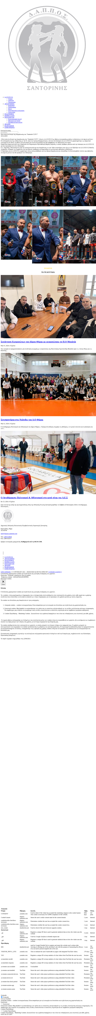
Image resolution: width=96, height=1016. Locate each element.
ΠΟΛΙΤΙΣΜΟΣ (9, 114)
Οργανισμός (12, 102)
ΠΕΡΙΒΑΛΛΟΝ (9, 115)
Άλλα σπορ (11, 112)
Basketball (11, 105)
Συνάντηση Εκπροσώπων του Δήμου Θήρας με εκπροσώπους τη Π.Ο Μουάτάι (38, 341)
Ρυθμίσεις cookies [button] (6, 577)
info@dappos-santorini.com (9, 533)
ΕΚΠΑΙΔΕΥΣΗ (9, 117)
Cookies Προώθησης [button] (7, 1009)
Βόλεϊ (10, 109)
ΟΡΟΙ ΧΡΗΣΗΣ (6, 572)
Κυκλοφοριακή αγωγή (15, 119)
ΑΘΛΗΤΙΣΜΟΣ (9, 104)
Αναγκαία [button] (3, 995)
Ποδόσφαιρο (12, 107)
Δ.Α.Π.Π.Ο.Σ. (8, 97)
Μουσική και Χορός (14, 121)
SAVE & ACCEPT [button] (6, 1014)
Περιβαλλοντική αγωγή (15, 122)
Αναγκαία (6, 997)
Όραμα (10, 99)
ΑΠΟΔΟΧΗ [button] (17, 577)
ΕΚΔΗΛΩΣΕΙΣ (9, 126)
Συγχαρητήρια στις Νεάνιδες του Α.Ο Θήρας (22, 419)
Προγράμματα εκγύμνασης (16, 110)
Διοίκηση (11, 100)
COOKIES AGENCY (55, 572)
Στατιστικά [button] (4, 1002)
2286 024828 (8, 537)
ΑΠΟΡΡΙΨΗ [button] (24, 577)
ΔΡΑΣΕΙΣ (7, 124)
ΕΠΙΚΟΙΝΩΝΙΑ (9, 127)
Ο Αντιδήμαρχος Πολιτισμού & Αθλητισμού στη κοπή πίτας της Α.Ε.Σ (34, 497)
